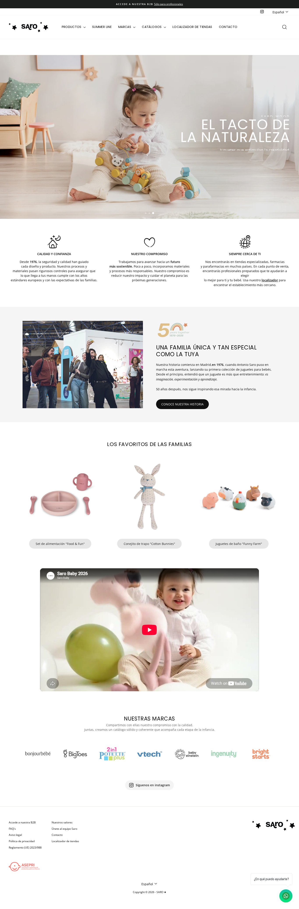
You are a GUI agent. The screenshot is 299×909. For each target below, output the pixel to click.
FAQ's (12, 828)
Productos (72, 27)
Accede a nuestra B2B (22, 822)
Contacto (228, 27)
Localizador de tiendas (192, 27)
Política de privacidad (22, 841)
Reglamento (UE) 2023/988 (25, 847)
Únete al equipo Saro (64, 828)
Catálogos (152, 27)
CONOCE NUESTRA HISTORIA (182, 404)
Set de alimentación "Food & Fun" (60, 544)
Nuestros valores (62, 822)
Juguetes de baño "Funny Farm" (239, 544)
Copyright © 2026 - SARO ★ (149, 892)
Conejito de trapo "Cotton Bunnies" (149, 544)
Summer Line (102, 27)
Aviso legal (15, 834)
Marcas (125, 27)
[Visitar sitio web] (38, 754)
